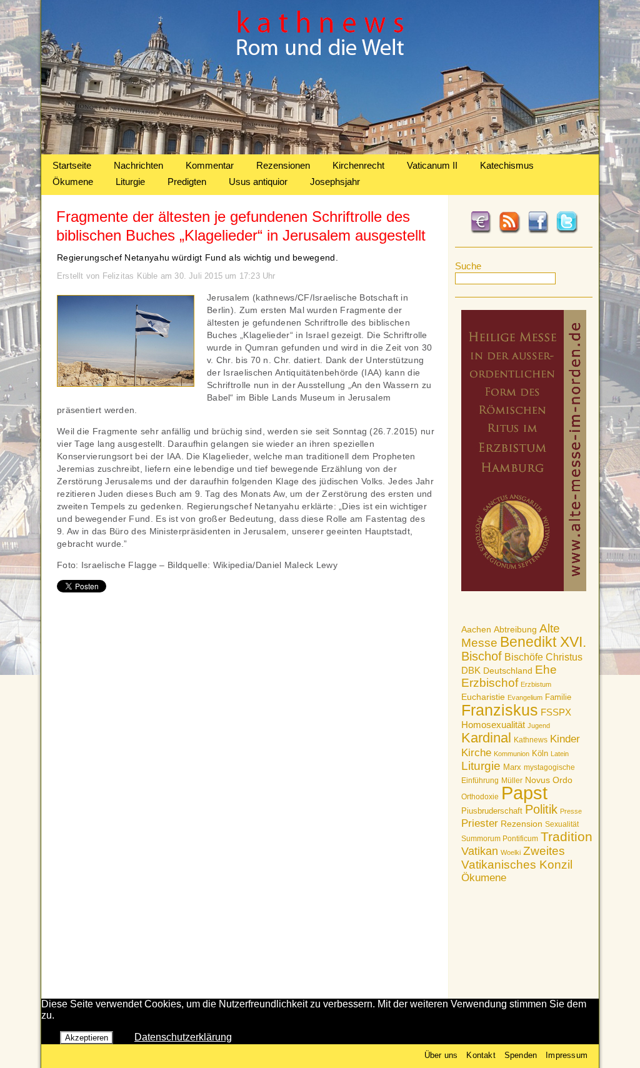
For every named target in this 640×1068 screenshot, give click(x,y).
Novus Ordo (548, 780)
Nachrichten (138, 165)
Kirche (476, 752)
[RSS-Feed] (509, 231)
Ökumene (72, 181)
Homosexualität (493, 724)
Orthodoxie (480, 796)
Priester (479, 823)
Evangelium (525, 697)
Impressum (567, 1055)
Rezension (521, 824)
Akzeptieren (86, 1037)
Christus (564, 657)
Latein (560, 753)
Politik (541, 809)
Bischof (481, 656)
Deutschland (507, 671)
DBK (471, 670)
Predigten (187, 181)
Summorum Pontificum (499, 838)
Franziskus (499, 710)
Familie (558, 697)
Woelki (511, 852)
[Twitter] (567, 231)
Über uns (441, 1055)
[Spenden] (480, 231)
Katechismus (507, 165)
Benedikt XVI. (543, 642)
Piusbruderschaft (491, 811)
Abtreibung (515, 629)
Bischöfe (523, 657)
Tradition (566, 836)
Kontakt (480, 1055)
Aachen (476, 629)
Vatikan (479, 850)
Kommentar (210, 165)
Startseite (71, 165)
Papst (524, 792)
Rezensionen (283, 165)
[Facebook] (538, 231)
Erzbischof (489, 682)
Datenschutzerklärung (183, 1037)
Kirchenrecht (358, 165)
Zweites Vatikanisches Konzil (516, 857)
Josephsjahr (335, 181)
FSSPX (556, 712)
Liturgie (130, 181)
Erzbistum (536, 684)
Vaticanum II (432, 165)
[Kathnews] (320, 151)
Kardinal (486, 738)
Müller (511, 780)
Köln (540, 753)
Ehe (546, 669)
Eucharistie (483, 697)
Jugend (539, 725)
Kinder (565, 739)
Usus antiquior (258, 181)
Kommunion (511, 753)
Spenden (520, 1055)
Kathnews (531, 740)
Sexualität (562, 824)
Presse (571, 811)
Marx (512, 767)
